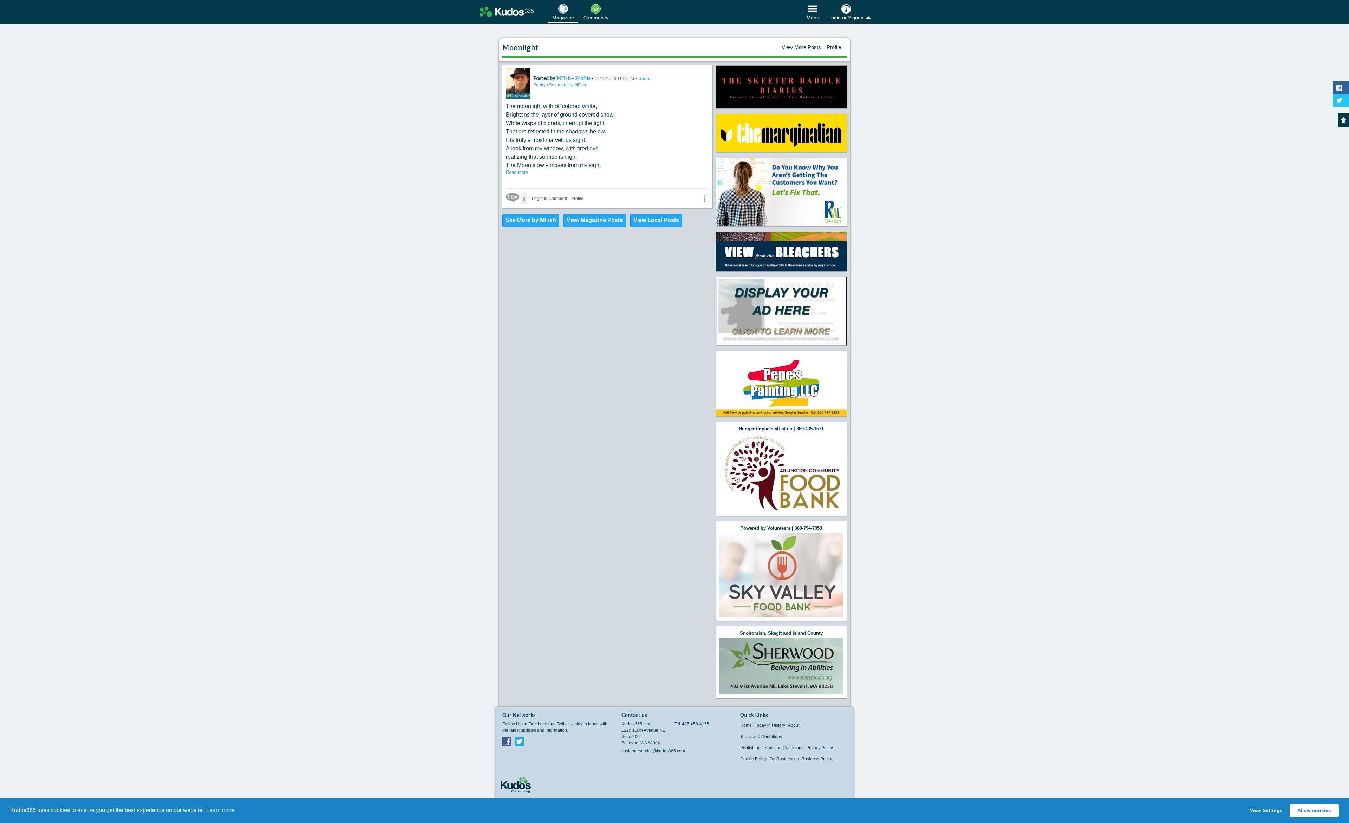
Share (644, 78)
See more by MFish (567, 85)
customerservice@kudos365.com (653, 751)
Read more (517, 172)
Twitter (519, 741)
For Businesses (784, 759)
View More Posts (801, 47)
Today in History (770, 725)
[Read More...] (781, 86)
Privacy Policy (819, 747)
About (793, 725)
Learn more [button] (220, 810)
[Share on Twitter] (1341, 100)
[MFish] (518, 80)
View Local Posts (656, 220)
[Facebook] (506, 741)
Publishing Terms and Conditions (771, 747)
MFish (564, 78)
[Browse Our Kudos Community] (507, 12)
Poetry (540, 85)
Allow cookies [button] (1314, 810)
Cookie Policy (753, 759)
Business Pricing (818, 759)
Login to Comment (549, 198)
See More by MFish (531, 220)
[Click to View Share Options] (704, 198)
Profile (834, 47)
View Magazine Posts (595, 220)
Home (746, 725)
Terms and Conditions (761, 736)
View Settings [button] (1266, 810)
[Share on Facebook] (1341, 87)
